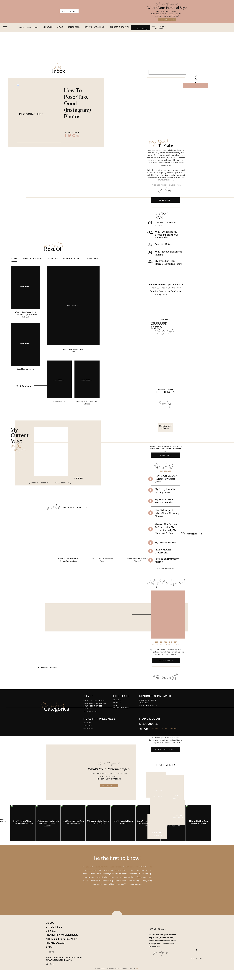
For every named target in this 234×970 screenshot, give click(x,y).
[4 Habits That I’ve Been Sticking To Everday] (198, 823)
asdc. (138, 968)
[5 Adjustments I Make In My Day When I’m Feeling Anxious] (47, 823)
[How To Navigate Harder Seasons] (123, 823)
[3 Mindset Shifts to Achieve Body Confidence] (97, 823)
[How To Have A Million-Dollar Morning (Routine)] (22, 823)
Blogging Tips (31, 114)
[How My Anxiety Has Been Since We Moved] (72, 823)
